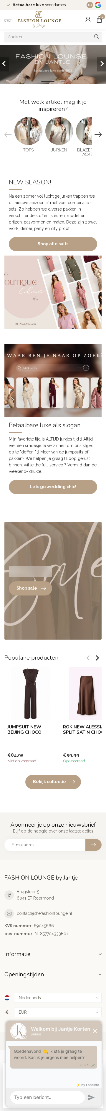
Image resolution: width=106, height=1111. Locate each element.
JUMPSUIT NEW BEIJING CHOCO (24, 729)
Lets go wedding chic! (53, 486)
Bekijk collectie (49, 781)
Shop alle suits (53, 243)
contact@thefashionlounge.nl (44, 913)
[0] (99, 19)
